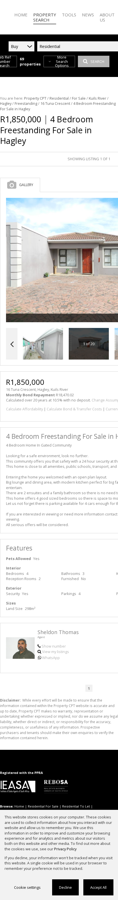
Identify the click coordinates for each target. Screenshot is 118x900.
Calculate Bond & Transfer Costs (74, 409)
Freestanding (26, 103)
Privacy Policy (65, 848)
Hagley (5, 103)
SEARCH (97, 61)
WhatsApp (51, 657)
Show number (54, 646)
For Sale (79, 98)
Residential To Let (76, 806)
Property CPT (35, 98)
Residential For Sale (43, 806)
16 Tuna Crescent (55, 103)
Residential (59, 98)
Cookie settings (27, 887)
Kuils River (97, 98)
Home (19, 806)
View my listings (55, 651)
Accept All (98, 887)
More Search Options (62, 61)
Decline (65, 887)
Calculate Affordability (24, 409)
